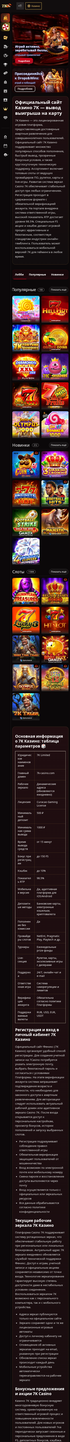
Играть (26, 321)
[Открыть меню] (20, 6)
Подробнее (24, 61)
